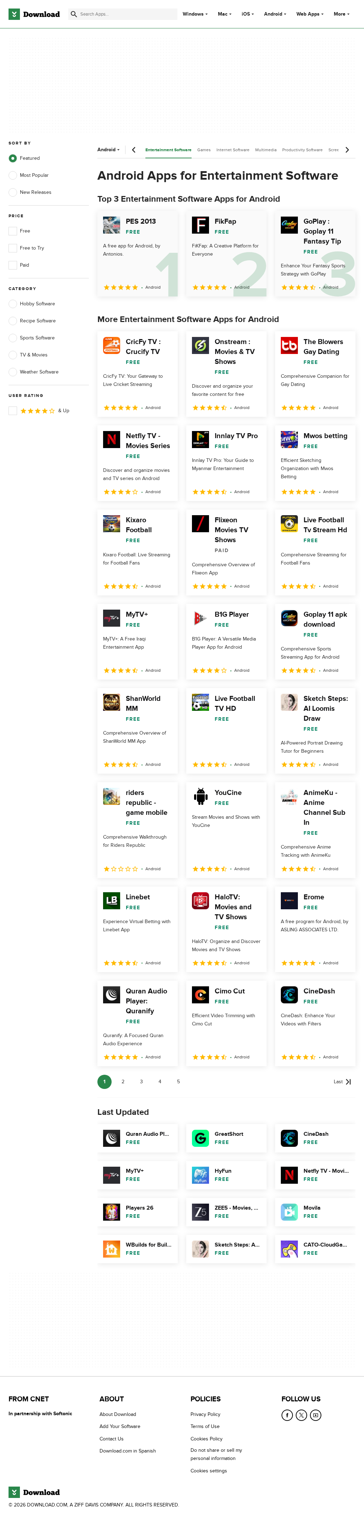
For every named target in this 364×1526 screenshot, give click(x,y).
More (340, 14)
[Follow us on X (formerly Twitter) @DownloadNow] (301, 1415)
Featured (30, 158)
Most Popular (34, 175)
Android (273, 14)
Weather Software (39, 372)
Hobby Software (37, 304)
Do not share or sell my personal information (216, 1454)
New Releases (36, 192)
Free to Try (32, 248)
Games (204, 149)
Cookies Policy (207, 1438)
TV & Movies (34, 355)
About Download (118, 1414)
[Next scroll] (346, 149)
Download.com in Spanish (128, 1451)
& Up (63, 411)
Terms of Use (205, 1426)
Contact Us (112, 1438)
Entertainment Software (168, 150)
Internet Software (233, 149)
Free (25, 231)
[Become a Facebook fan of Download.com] (287, 1415)
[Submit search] (74, 14)
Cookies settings (209, 1470)
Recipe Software (38, 321)
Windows (193, 14)
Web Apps (308, 14)
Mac (223, 14)
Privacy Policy (205, 1414)
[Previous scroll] (134, 149)
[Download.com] (34, 14)
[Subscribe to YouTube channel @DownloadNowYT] (315, 1415)
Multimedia (266, 149)
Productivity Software (302, 149)
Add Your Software (120, 1426)
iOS (246, 14)
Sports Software (37, 338)
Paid (24, 265)
